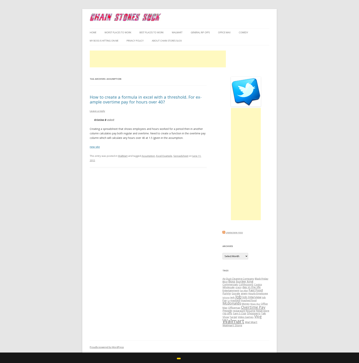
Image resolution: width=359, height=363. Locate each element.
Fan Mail (244, 290)
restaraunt (239, 310)
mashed (235, 300)
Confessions (246, 284)
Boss (231, 281)
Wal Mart (251, 322)
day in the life (251, 287)
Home (93, 32)
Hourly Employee (258, 293)
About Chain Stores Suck (167, 40)
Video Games (246, 317)
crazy (238, 287)
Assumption (148, 156)
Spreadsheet (180, 156)
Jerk (232, 297)
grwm (244, 293)
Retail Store (262, 310)
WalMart (177, 32)
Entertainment (231, 290)
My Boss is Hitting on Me (104, 40)
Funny (227, 293)
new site (95, 147)
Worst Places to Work (118, 32)
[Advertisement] (158, 59)
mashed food (249, 300)
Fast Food (256, 290)
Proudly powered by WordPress (107, 347)
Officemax (234, 307)
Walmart (233, 321)
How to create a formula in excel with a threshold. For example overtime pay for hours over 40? (146, 99)
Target (233, 317)
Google (236, 293)
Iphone (226, 297)
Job (238, 297)
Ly (229, 300)
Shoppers (253, 313)
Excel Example (164, 156)
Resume (250, 310)
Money (246, 303)
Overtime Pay (253, 307)
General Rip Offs (200, 32)
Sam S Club (239, 313)
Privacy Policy (135, 40)
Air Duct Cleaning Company (238, 278)
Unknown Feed (234, 232)
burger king (244, 281)
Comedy (243, 32)
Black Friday (261, 278)
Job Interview (251, 297)
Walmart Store (232, 325)
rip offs (227, 313)
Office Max (224, 32)
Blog (225, 281)
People (227, 310)
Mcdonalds (232, 303)
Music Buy (255, 304)
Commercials (230, 284)
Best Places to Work (151, 32)
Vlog (258, 316)
